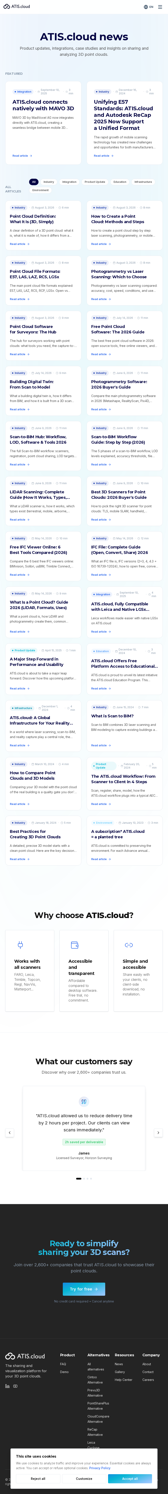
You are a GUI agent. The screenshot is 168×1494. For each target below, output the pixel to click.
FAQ (63, 1364)
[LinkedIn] (7, 1386)
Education (120, 181)
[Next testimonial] (158, 1132)
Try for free (81, 1289)
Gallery (120, 1372)
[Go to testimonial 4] (91, 1179)
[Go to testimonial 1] (78, 1179)
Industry (49, 181)
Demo (64, 1372)
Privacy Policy (99, 1468)
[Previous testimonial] (9, 1132)
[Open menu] (160, 7)
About (146, 1364)
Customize (84, 1478)
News (119, 1364)
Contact (148, 1372)
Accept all (130, 1478)
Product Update (95, 181)
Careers (148, 1380)
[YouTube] (15, 1386)
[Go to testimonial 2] (84, 1179)
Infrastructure (143, 181)
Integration (69, 181)
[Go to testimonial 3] (87, 1179)
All (33, 181)
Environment (40, 190)
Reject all (38, 1478)
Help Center (123, 1380)
